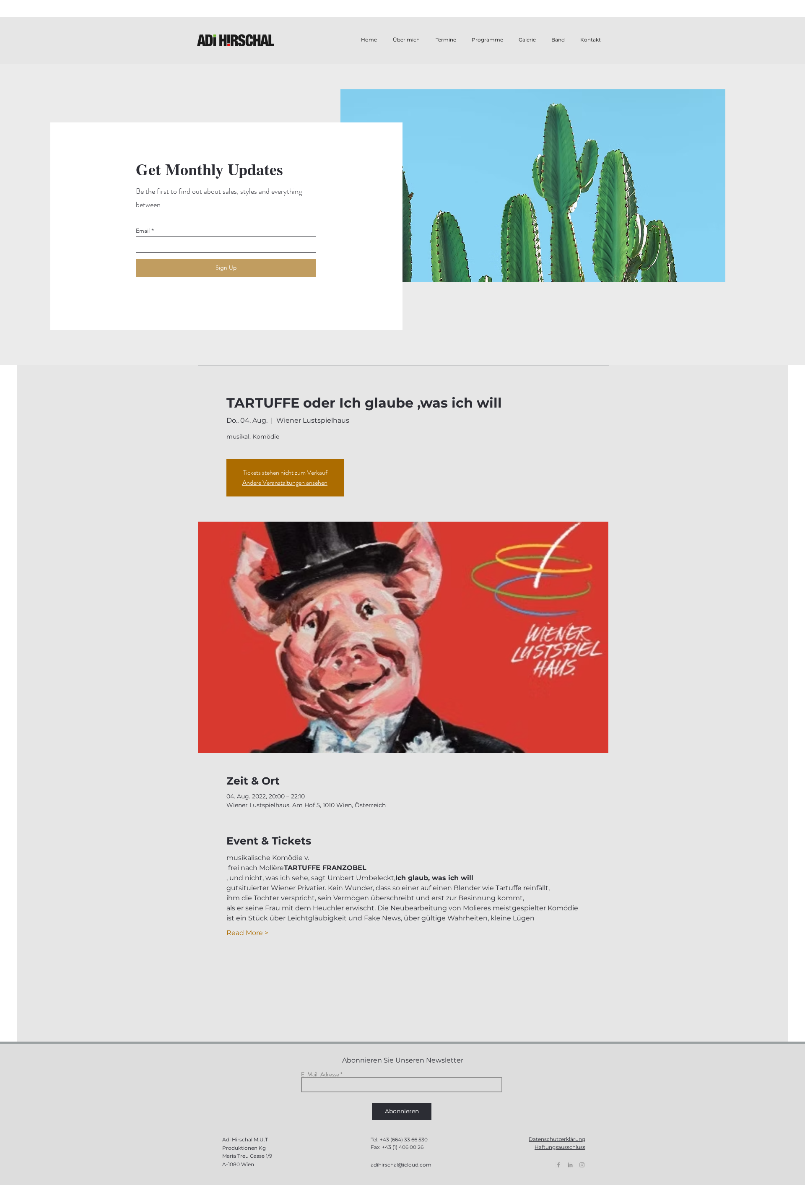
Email (143, 231)
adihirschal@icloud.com (401, 1165)
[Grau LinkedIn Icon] (570, 1165)
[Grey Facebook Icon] (558, 1165)
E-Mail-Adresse (320, 1074)
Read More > (247, 933)
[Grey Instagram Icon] (582, 1165)
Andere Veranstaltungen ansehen (284, 482)
